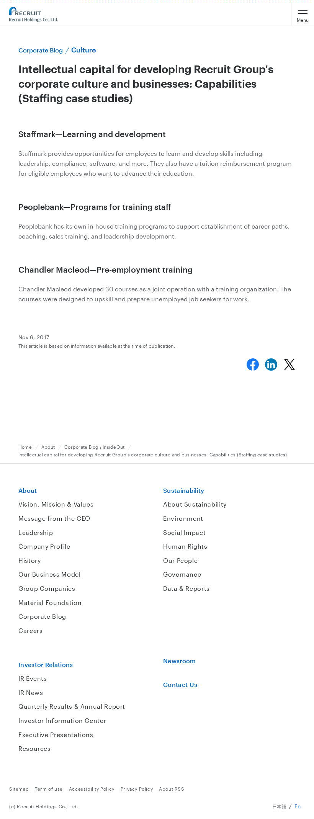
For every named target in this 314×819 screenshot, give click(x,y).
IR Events (32, 678)
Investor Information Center (62, 720)
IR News (30, 692)
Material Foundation (50, 602)
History (29, 560)
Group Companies (46, 588)
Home (25, 447)
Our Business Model (49, 574)
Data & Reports (186, 588)
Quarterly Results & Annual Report (71, 706)
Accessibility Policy (91, 788)
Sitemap (19, 788)
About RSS (171, 788)
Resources (34, 748)
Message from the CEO (54, 518)
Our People (180, 560)
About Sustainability (195, 504)
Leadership (35, 532)
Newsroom (179, 660)
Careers (30, 630)
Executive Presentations (55, 734)
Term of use (49, 788)
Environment (183, 518)
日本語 (279, 806)
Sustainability (183, 490)
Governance (182, 574)
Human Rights (185, 546)
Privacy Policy (137, 788)
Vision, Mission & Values (55, 504)
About (48, 447)
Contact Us (180, 684)
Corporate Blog (42, 616)
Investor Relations (45, 664)
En (297, 806)
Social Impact (184, 532)
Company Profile (44, 546)
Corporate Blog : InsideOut (94, 447)
